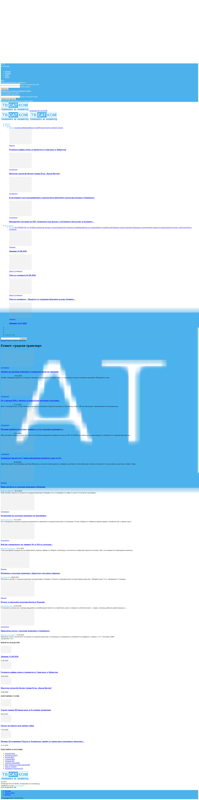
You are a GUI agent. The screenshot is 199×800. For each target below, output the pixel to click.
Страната (59, 128)
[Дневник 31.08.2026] (20, 245)
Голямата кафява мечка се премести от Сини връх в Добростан (37, 150)
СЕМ (7, 75)
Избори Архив (33, 128)
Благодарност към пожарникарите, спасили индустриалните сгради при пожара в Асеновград (51, 198)
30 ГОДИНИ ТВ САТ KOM (24, 227)
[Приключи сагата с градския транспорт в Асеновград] (17, 625)
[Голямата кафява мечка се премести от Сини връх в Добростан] (20, 144)
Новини (8, 126)
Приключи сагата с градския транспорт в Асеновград (25, 631)
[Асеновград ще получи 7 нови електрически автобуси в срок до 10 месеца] (17, 452)
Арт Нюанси (38, 227)
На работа (110, 227)
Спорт (184, 227)
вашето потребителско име (29, 84)
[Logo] (15, 120)
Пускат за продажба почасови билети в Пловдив (23, 602)
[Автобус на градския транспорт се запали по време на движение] (17, 366)
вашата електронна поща (29, 97)
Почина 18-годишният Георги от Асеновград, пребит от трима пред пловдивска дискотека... (42, 741)
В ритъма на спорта (50, 227)
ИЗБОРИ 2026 (10, 327)
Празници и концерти (141, 227)
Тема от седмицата (15, 271)
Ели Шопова (5, 577)
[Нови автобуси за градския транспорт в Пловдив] (17, 481)
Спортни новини (50, 128)
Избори (25, 128)
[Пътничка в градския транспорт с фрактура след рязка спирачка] (15, 567)
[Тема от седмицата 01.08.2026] (20, 269)
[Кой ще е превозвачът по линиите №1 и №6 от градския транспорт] (17, 538)
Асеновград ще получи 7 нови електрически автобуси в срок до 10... (31, 458)
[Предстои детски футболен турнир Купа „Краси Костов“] (20, 168)
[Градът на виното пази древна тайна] (6, 722)
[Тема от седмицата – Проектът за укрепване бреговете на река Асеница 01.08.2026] (20, 293)
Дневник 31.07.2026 (18, 323)
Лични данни (10, 793)
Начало (7, 124)
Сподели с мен (177, 227)
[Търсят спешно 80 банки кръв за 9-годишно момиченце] (6, 706)
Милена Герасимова (8, 548)
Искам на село (88, 227)
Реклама (8, 73)
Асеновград (19, 128)
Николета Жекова (7, 491)
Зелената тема (73, 227)
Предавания (9, 226)
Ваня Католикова (7, 376)
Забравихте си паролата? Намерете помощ (16, 91)
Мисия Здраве (102, 227)
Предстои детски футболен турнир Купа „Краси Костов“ (34, 173)
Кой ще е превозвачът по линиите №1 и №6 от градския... (27, 544)
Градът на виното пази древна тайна (17, 726)
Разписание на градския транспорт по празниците (23, 516)
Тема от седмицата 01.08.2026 (22, 275)
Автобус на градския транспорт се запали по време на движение (30, 372)
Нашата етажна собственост (124, 227)
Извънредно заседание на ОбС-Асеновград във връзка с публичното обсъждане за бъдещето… (51, 222)
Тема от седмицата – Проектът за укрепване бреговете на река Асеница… (42, 299)
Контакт (8, 71)
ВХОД (7, 77)
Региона (41, 128)
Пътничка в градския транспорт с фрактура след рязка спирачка (30, 573)
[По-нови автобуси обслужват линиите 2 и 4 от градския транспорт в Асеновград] (17, 423)
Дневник (60, 227)
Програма (8, 333)
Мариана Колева (7, 404)
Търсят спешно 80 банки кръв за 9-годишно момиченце (26, 710)
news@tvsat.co (19, 785)
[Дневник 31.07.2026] (20, 317)
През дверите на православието (160, 227)
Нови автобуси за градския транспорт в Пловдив (23, 487)
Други (65, 227)
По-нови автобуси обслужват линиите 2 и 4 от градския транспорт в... (32, 429)
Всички (12, 128)
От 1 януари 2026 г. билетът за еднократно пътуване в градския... (30, 400)
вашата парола (25, 87)
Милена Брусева (6, 520)
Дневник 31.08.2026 (18, 251)
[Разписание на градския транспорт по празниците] (17, 510)
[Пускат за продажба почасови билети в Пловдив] (17, 596)
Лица (95, 227)
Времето (8, 329)
